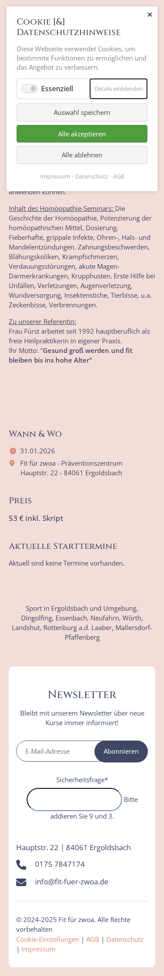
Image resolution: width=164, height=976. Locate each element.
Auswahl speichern (82, 112)
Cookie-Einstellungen (47, 939)
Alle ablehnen (82, 154)
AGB (92, 939)
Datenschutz (124, 939)
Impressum (38, 948)
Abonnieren (121, 751)
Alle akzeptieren (82, 133)
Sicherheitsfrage (82, 779)
